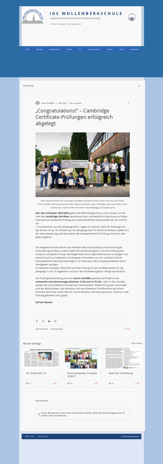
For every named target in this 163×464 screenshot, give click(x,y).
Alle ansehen (136, 343)
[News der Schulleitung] (124, 358)
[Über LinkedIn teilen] (49, 321)
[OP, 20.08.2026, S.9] (41, 358)
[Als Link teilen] (55, 321)
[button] (139, 86)
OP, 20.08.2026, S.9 (36, 373)
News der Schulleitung (121, 373)
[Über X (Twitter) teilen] (43, 321)
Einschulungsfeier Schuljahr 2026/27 (82, 375)
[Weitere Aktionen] (128, 103)
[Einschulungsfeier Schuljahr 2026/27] (82, 358)
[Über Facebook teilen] (37, 321)
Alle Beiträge (28, 86)
